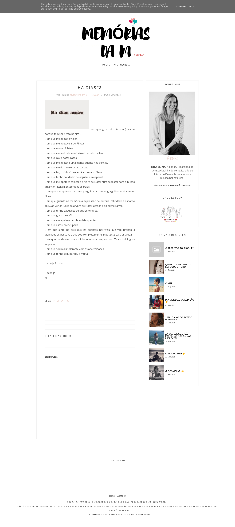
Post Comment (112, 95)
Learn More (181, 6)
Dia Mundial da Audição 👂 (179, 300)
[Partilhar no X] (58, 301)
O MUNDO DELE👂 (175, 353)
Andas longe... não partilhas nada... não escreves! (178, 336)
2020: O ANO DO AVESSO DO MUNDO (178, 318)
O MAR (169, 283)
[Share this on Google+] (62, 301)
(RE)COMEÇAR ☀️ (174, 371)
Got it (192, 6)
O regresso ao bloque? (179, 248)
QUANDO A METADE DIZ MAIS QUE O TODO (178, 265)
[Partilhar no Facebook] (53, 301)
